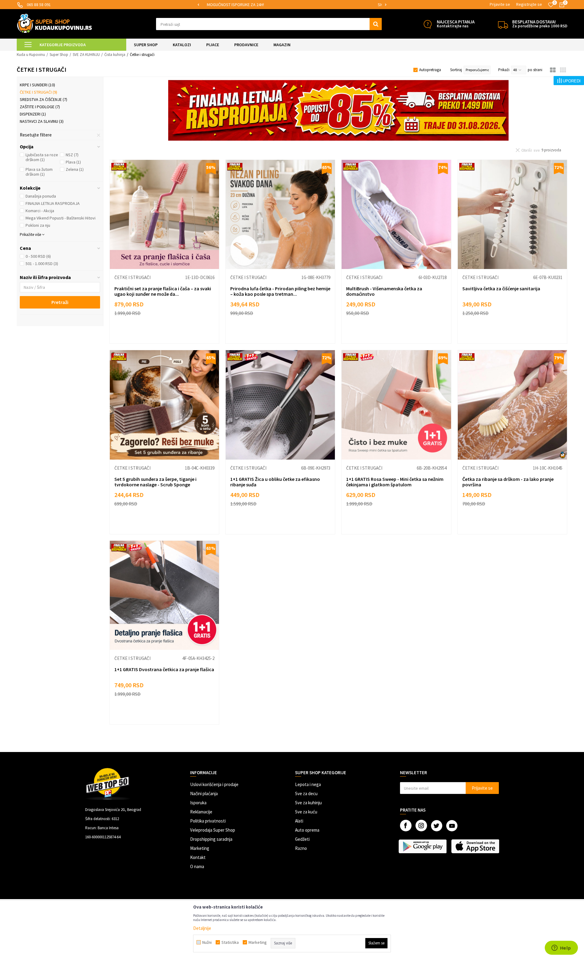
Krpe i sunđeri (37, 85)
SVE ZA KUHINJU (86, 54)
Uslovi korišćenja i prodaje (214, 784)
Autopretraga (430, 69)
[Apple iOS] (476, 846)
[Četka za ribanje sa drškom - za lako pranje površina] (512, 404)
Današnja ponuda (41, 196)
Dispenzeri (33, 114)
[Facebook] (406, 825)
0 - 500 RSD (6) (38, 256)
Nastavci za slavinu (42, 121)
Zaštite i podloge (40, 106)
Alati (299, 821)
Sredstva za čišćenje (43, 99)
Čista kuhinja (114, 54)
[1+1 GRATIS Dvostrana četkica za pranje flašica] (164, 595)
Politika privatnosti (208, 821)
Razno (301, 848)
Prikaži (503, 69)
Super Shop (59, 54)
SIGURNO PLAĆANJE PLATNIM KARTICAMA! (291, 4)
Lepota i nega (308, 784)
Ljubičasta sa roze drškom (42, 157)
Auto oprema (307, 830)
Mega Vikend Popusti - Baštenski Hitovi (61, 218)
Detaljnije (202, 928)
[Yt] (451, 825)
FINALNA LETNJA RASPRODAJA (53, 203)
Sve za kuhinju (308, 802)
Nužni (207, 942)
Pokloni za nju (38, 225)
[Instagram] (421, 825)
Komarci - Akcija (40, 210)
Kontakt (198, 857)
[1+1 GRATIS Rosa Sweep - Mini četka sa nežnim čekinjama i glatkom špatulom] (396, 404)
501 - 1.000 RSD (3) (42, 263)
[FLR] (338, 110)
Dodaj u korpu (168, 333)
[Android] (423, 846)
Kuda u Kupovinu (31, 54)
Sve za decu (306, 793)
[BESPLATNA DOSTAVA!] (503, 24)
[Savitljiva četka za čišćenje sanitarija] (512, 214)
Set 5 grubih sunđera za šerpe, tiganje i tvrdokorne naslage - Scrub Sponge (155, 481)
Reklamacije (201, 811)
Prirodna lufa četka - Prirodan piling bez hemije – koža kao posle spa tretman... (280, 291)
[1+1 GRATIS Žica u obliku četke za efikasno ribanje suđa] (280, 404)
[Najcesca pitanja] (427, 24)
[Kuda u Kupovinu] (54, 23)
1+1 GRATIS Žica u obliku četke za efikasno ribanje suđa (275, 481)
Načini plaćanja (204, 793)
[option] (292, 4)
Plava (73, 162)
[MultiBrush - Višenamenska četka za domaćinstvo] (396, 214)
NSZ (72, 154)
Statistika (230, 942)
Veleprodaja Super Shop (212, 830)
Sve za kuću (306, 811)
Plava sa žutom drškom (39, 172)
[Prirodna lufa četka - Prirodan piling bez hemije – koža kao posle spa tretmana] (280, 214)
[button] (269, 24)
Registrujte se (529, 4)
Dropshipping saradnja (211, 839)
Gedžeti (302, 839)
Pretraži (59, 302)
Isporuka (198, 802)
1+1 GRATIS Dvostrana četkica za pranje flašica (164, 669)
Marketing (199, 848)
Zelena (75, 169)
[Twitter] (436, 825)
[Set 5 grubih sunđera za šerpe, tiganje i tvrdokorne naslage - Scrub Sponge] (164, 404)
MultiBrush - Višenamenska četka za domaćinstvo (384, 291)
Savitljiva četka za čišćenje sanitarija (501, 288)
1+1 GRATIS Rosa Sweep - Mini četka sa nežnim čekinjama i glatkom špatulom (394, 481)
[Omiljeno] (551, 5)
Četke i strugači (38, 92)
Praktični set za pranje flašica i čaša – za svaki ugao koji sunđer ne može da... (162, 291)
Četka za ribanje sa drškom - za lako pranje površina (508, 481)
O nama (197, 866)
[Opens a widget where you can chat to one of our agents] (561, 948)
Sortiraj (456, 69)
